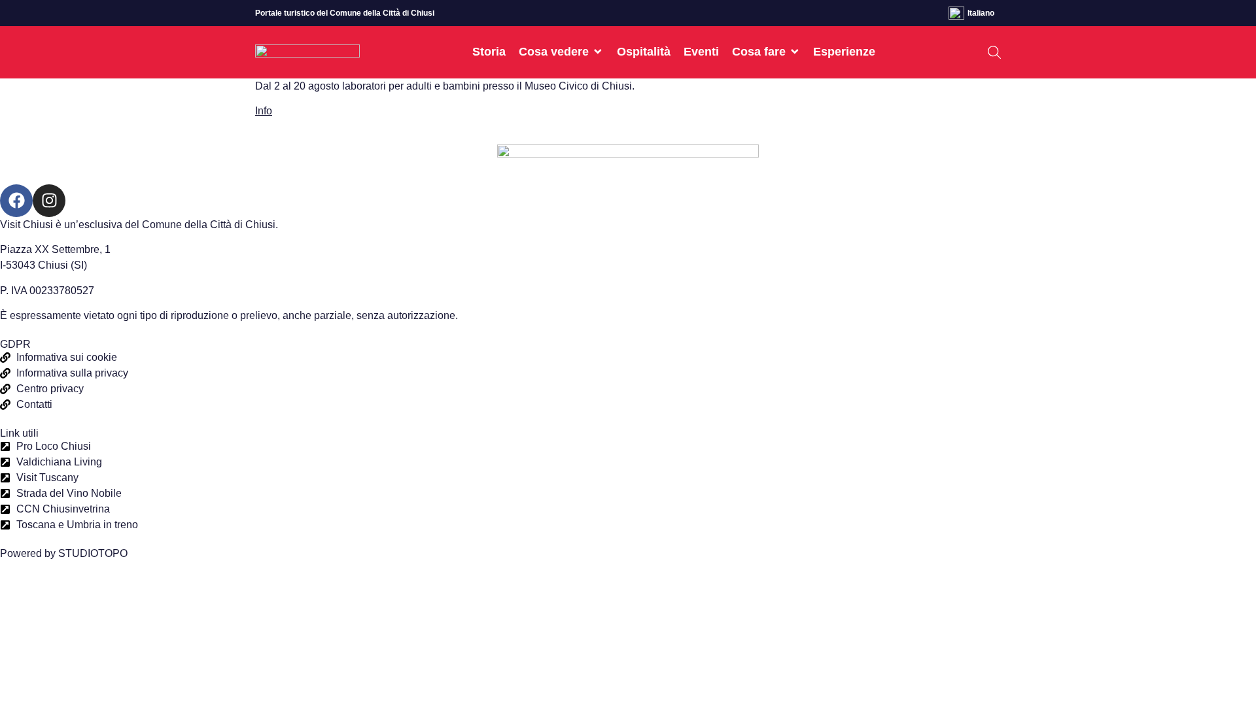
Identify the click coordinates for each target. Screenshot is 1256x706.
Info (263, 110)
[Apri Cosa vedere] (598, 51)
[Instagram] (49, 200)
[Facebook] (16, 200)
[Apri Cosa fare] (795, 51)
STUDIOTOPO (93, 553)
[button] (994, 52)
